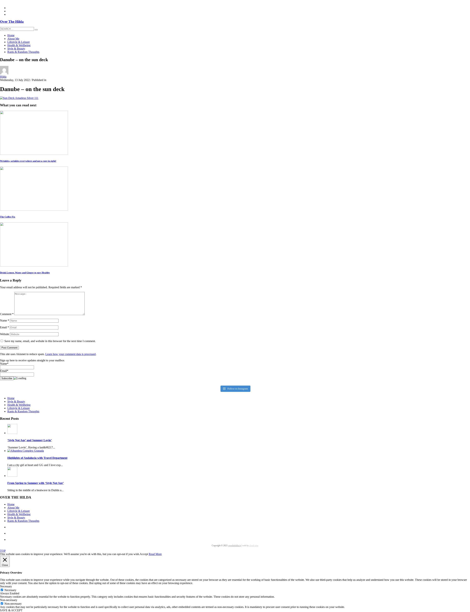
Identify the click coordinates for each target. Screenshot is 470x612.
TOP (3, 550)
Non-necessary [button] (8, 600)
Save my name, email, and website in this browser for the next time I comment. (50, 341)
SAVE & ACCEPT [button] (11, 610)
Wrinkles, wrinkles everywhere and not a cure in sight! (28, 161)
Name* (4, 363)
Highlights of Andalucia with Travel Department (37, 457)
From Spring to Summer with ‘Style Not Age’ (35, 483)
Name (4, 320)
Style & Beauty (16, 401)
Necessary (10, 590)
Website (4, 334)
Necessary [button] (6, 586)
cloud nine (253, 545)
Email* (4, 370)
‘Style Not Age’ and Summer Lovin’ (29, 440)
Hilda (3, 76)
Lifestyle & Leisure (18, 408)
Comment (7, 314)
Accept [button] (144, 554)
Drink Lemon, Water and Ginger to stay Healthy (25, 272)
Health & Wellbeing (18, 404)
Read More (155, 554)
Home (11, 398)
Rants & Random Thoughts (23, 411)
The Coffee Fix (7, 216)
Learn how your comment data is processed (70, 354)
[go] (36, 29)
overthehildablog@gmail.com (17, 1)
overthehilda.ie (234, 545)
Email (4, 327)
